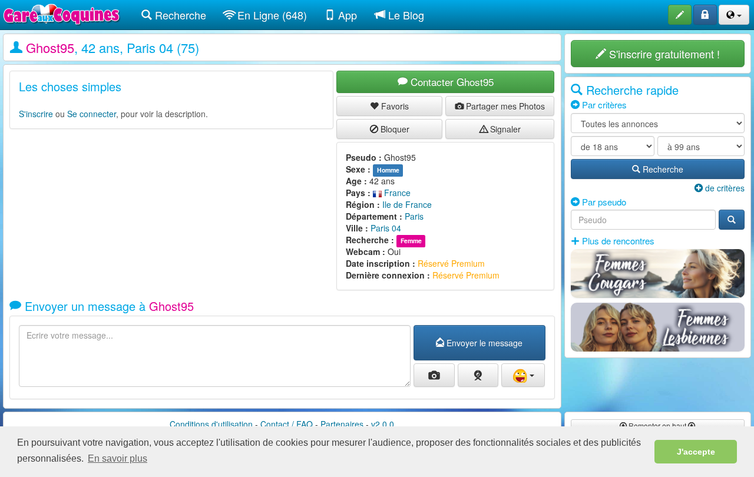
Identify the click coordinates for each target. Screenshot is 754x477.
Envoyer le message (483, 343)
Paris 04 (386, 228)
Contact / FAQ (286, 424)
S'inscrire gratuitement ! (663, 53)
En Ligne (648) (270, 14)
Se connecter (91, 114)
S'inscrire (36, 114)
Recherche (179, 14)
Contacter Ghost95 (451, 81)
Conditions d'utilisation (211, 424)
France (396, 192)
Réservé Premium (451, 263)
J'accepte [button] (696, 451)
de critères (724, 188)
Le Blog (404, 14)
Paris (414, 216)
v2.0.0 (382, 424)
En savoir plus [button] (117, 458)
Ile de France (407, 204)
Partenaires (341, 424)
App (346, 14)
